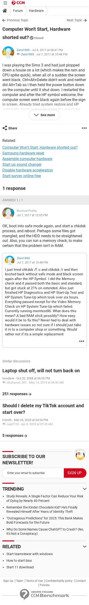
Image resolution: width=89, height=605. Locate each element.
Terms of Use (34, 581)
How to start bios (19, 560)
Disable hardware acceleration (27, 170)
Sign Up (8, 581)
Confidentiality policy (59, 581)
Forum (18, 11)
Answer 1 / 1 (12, 200)
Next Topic (74, 20)
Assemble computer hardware (27, 159)
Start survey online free (21, 176)
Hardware (36, 11)
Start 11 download (20, 567)
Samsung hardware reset (23, 153)
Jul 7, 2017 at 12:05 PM (32, 215)
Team (19, 581)
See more (47, 115)
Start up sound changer (22, 164)
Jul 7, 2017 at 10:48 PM (51, 54)
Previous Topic (17, 20)
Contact (80, 581)
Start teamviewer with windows (29, 554)
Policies (45, 585)
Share (12, 128)
